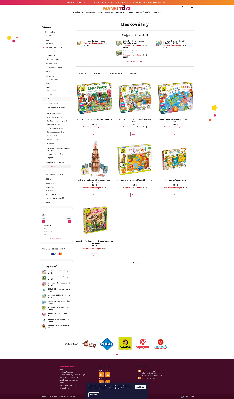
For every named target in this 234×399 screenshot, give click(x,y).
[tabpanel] (73, 344)
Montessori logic (53, 139)
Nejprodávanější (116, 74)
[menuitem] (78, 12)
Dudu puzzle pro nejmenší (56, 132)
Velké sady (50, 183)
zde (97, 390)
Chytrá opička (50, 32)
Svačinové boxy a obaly (54, 47)
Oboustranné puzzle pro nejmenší (56, 109)
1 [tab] (117, 354)
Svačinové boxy (52, 52)
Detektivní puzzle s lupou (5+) (57, 121)
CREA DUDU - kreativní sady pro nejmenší (58, 149)
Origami (50, 158)
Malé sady (50, 191)
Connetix (49, 94)
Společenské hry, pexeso (55, 162)
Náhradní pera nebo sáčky (55, 198)
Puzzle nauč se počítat (55, 114)
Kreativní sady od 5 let (55, 154)
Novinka (48, 231)
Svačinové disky (52, 64)
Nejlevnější (98, 74)
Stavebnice (50, 76)
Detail (93, 134)
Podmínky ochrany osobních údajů (72, 375)
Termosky (49, 44)
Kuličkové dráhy (52, 80)
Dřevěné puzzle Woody (55, 128)
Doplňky (49, 87)
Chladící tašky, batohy (54, 67)
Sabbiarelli (48, 179)
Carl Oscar (48, 36)
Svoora (47, 203)
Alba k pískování (52, 194)
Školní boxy (50, 83)
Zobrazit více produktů (134, 61)
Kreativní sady (51, 144)
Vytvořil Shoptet (188, 396)
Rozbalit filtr (55, 239)
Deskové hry (51, 166)
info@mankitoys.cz (148, 378)
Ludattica (48, 99)
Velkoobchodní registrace (68, 377)
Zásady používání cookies (68, 380)
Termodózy (51, 55)
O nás (61, 383)
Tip (46, 234)
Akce (46, 228)
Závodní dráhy (51, 91)
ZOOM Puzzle (52, 136)
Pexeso (49, 170)
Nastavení (94, 395)
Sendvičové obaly (53, 59)
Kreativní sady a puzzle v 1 (55, 175)
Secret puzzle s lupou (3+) (56, 117)
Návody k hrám (65, 388)
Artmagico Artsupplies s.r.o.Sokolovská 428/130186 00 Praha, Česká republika (152, 373)
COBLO (47, 72)
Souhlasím (140, 387)
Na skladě (48, 225)
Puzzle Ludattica (52, 103)
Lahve (48, 40)
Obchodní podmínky (66, 372)
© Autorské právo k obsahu (69, 385)
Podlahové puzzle (53, 125)
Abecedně (133, 74)
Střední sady (50, 187)
